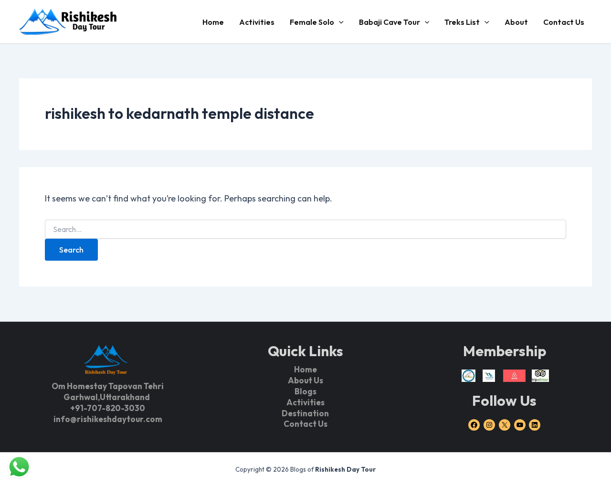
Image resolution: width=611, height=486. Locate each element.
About (516, 22)
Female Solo (312, 22)
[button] (339, 22)
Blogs (305, 391)
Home (213, 22)
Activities (256, 22)
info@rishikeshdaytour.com (107, 419)
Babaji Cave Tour (389, 22)
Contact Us (563, 22)
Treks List (462, 22)
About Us (305, 380)
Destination (305, 413)
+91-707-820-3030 (107, 408)
